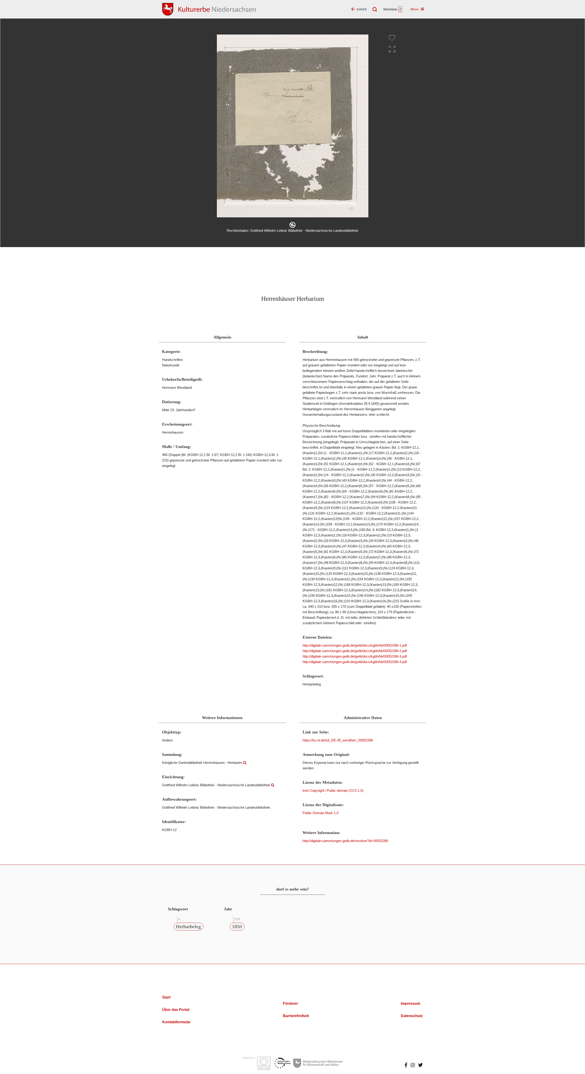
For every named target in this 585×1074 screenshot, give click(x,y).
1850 (237, 926)
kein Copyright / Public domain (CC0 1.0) (333, 790)
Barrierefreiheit (296, 1016)
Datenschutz (412, 1016)
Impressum (410, 1003)
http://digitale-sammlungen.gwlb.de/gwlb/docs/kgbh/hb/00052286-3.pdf (355, 656)
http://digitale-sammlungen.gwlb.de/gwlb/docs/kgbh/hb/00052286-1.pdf (355, 645)
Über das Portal (175, 1010)
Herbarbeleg (188, 926)
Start (166, 997)
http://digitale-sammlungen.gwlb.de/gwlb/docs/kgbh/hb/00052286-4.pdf (355, 662)
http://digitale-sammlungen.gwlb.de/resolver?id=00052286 (345, 841)
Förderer (290, 1003)
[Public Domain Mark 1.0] (292, 225)
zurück (361, 9)
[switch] (391, 38)
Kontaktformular (176, 1022)
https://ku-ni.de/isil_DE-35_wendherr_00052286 (338, 740)
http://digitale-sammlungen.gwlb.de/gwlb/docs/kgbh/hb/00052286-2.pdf (355, 651)
